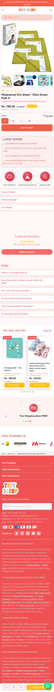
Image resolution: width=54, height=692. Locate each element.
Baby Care (11, 454)
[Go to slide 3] (28, 421)
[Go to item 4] (43, 81)
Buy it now (27, 128)
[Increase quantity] (21, 687)
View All (47, 330)
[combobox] (29, 18)
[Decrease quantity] (6, 687)
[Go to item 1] (6, 81)
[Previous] (3, 3)
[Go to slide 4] (30, 421)
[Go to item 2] (19, 81)
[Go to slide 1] (23, 421)
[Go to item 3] (31, 81)
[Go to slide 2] (25, 421)
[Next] (50, 3)
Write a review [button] (27, 252)
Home (3, 454)
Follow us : (7, 533)
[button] (21, 392)
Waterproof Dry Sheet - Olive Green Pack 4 (31, 454)
